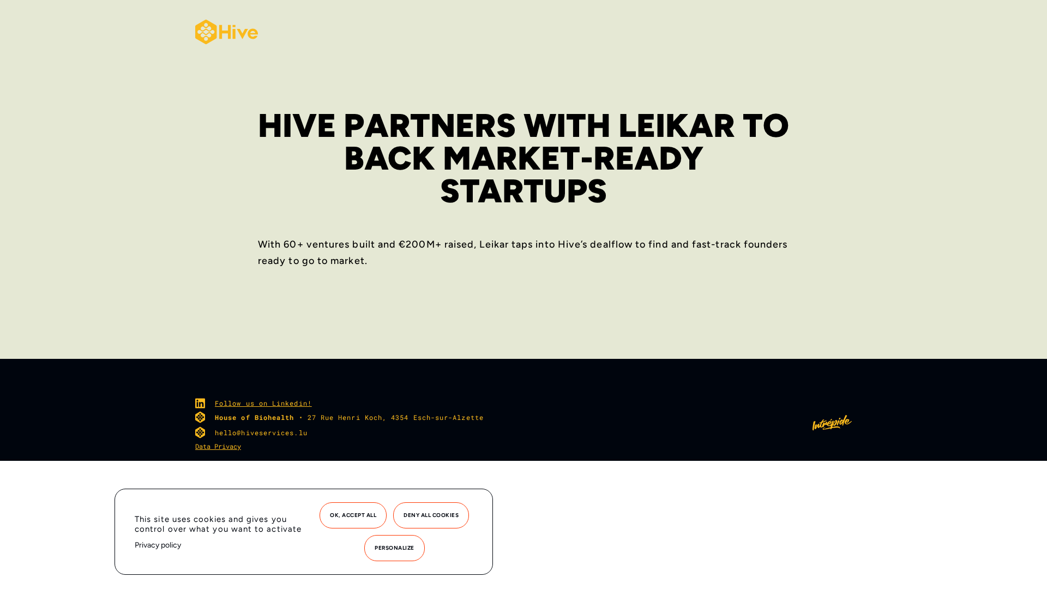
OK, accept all (353, 515)
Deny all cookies (431, 515)
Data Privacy (218, 446)
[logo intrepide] (832, 428)
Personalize (394, 547)
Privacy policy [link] (158, 545)
